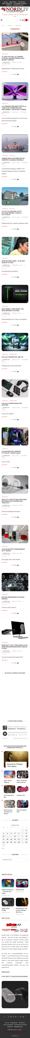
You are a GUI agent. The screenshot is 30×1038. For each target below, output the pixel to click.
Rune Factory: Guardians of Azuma (8, 811)
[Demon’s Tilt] (22, 789)
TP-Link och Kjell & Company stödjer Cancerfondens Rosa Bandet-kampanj (13, 58)
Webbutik (9, 5)
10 (3, 836)
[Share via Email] (17, 74)
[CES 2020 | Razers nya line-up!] (15, 342)
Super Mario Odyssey (8, 781)
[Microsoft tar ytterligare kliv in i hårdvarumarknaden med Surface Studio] (15, 630)
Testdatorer (21, 2)
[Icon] (15, 143)
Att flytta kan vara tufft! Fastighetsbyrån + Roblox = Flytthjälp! (12, 213)
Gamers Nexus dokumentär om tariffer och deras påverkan (13, 159)
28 (19, 842)
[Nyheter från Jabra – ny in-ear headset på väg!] (15, 246)
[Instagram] (4, 1017)
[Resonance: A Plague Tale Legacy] (16, 759)
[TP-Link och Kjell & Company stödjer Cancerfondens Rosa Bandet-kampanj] (15, 41)
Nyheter (10, 25)
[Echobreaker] (22, 883)
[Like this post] (12, 74)
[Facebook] (6, 1017)
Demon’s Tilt (21, 795)
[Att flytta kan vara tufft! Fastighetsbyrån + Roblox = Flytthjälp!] (15, 196)
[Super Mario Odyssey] (9, 774)
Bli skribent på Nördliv (20, 3)
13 (15, 836)
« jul (3, 848)
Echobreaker (20, 889)
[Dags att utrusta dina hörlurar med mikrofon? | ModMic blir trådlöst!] (15, 484)
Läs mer (4, 71)
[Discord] (11, 1017)
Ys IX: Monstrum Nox (9, 796)
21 (19, 839)
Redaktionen (12, 2)
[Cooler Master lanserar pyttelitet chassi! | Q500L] (15, 436)
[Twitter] (8, 1017)
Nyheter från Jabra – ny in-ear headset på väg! (13, 261)
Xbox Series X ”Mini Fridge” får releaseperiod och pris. (13, 309)
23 (26, 839)
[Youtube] (18, 1017)
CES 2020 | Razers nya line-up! (12, 357)
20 (15, 839)
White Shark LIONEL (6, 909)
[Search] (20, 20)
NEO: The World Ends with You (22, 781)
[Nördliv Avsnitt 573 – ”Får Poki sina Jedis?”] (8, 883)
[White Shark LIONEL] (8, 902)
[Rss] (13, 1017)
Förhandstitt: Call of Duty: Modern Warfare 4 (21, 910)
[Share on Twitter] (15, 74)
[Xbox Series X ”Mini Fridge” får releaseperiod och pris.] (15, 294)
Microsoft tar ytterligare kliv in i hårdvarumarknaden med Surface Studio (15, 646)
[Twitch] (25, 1017)
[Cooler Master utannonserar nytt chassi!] (15, 534)
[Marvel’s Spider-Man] (22, 804)
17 (3, 839)
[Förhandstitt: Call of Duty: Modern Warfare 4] (22, 902)
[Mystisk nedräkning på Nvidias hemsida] (15, 582)
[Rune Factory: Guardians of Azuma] (9, 804)
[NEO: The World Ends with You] (22, 774)
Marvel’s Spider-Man (22, 811)
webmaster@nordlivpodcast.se (15, 1032)
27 (15, 842)
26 (11, 842)
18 (7, 839)
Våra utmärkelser (7, 3)
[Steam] (23, 1017)
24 (3, 842)
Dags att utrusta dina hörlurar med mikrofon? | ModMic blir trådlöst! (14, 501)
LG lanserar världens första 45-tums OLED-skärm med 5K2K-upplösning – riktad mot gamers (14, 107)
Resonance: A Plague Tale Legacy (15, 765)
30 (26, 842)
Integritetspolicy (18, 5)
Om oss (6, 2)
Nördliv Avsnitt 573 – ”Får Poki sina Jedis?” (7, 891)
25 (7, 842)
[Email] (20, 1017)
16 (26, 836)
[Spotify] (15, 1017)
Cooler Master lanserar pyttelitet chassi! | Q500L (11, 452)
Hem (3, 25)
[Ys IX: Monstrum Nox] (9, 789)
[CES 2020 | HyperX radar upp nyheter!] (15, 388)
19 (11, 839)
